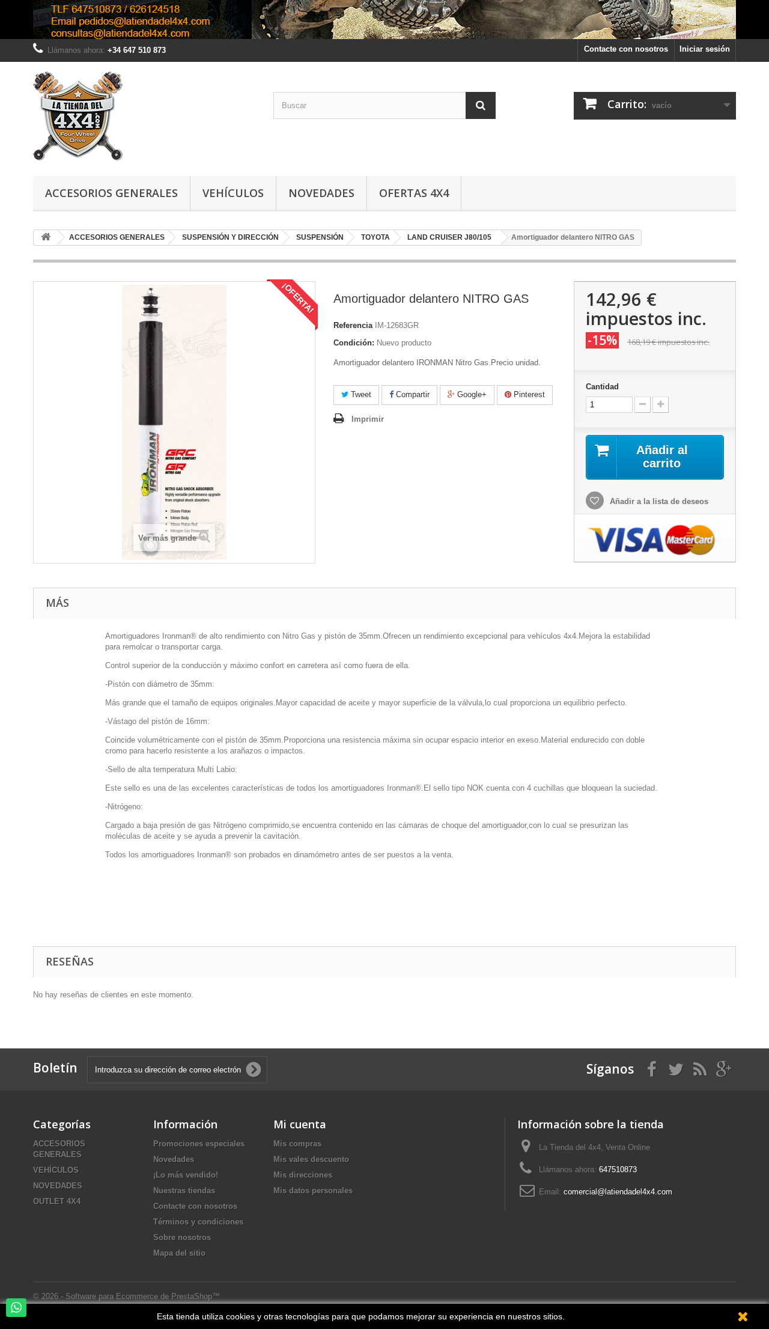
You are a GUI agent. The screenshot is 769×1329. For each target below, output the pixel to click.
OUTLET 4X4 (57, 1201)
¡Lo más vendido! (185, 1174)
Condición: (353, 342)
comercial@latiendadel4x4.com (618, 1191)
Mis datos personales (313, 1190)
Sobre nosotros (182, 1237)
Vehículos (233, 193)
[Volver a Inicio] (45, 237)
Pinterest (528, 394)
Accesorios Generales (111, 193)
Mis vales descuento (311, 1159)
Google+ (471, 394)
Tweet (359, 394)
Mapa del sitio (179, 1253)
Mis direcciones (302, 1174)
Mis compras (297, 1143)
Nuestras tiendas (184, 1190)
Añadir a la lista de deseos (657, 501)
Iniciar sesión (704, 48)
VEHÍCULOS (56, 1170)
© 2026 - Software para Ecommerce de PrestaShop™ (126, 1296)
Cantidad (602, 386)
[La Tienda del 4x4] (144, 116)
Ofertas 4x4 (414, 193)
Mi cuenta (299, 1124)
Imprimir (367, 419)
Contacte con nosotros (626, 48)
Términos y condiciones (198, 1221)
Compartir (412, 394)
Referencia (352, 325)
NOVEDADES (57, 1185)
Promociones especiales (199, 1143)
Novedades (321, 193)
